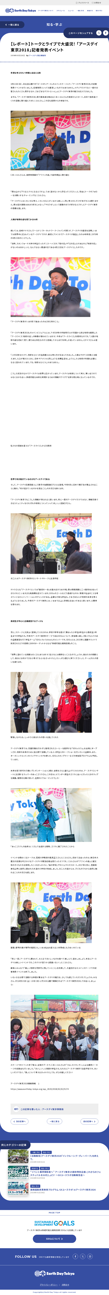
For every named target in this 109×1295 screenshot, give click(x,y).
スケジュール (60, 11)
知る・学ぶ (99, 11)
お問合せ (97, 2)
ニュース (71, 11)
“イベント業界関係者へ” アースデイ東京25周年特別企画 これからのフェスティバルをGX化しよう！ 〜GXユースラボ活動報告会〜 (65, 1173)
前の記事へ (88, 1121)
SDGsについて (53, 1238)
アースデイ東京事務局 (37, 55)
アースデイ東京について (45, 11)
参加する (90, 11)
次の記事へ (21, 1121)
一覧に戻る (13, 24)
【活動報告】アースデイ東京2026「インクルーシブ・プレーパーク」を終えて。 (64, 1157)
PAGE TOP (54, 1212)
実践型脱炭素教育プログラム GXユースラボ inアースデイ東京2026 (63, 1189)
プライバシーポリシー (49, 1284)
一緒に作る (80, 11)
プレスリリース (83, 2)
